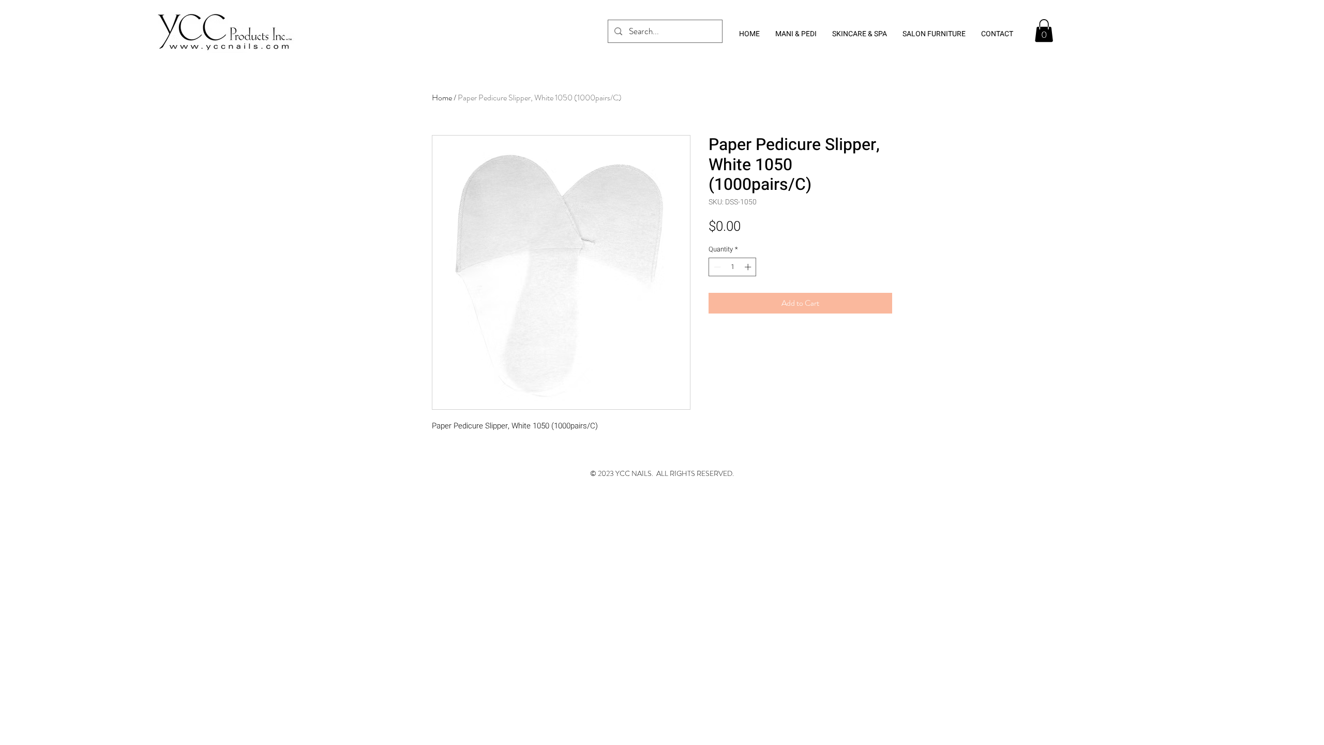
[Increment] (749, 267)
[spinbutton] (733, 267)
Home (442, 97)
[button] (1044, 30)
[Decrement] (716, 267)
